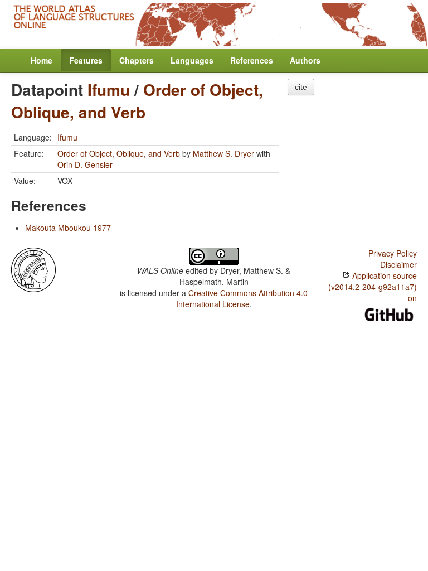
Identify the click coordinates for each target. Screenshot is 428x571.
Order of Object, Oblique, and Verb (137, 100)
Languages (192, 60)
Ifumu (108, 89)
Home (41, 60)
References (251, 60)
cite (301, 87)
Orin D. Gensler (85, 164)
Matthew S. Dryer (223, 153)
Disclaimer (398, 264)
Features (86, 60)
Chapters (136, 60)
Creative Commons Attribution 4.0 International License (242, 298)
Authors (305, 60)
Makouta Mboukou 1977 (68, 227)
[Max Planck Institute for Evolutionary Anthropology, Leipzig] (33, 268)
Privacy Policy (392, 253)
